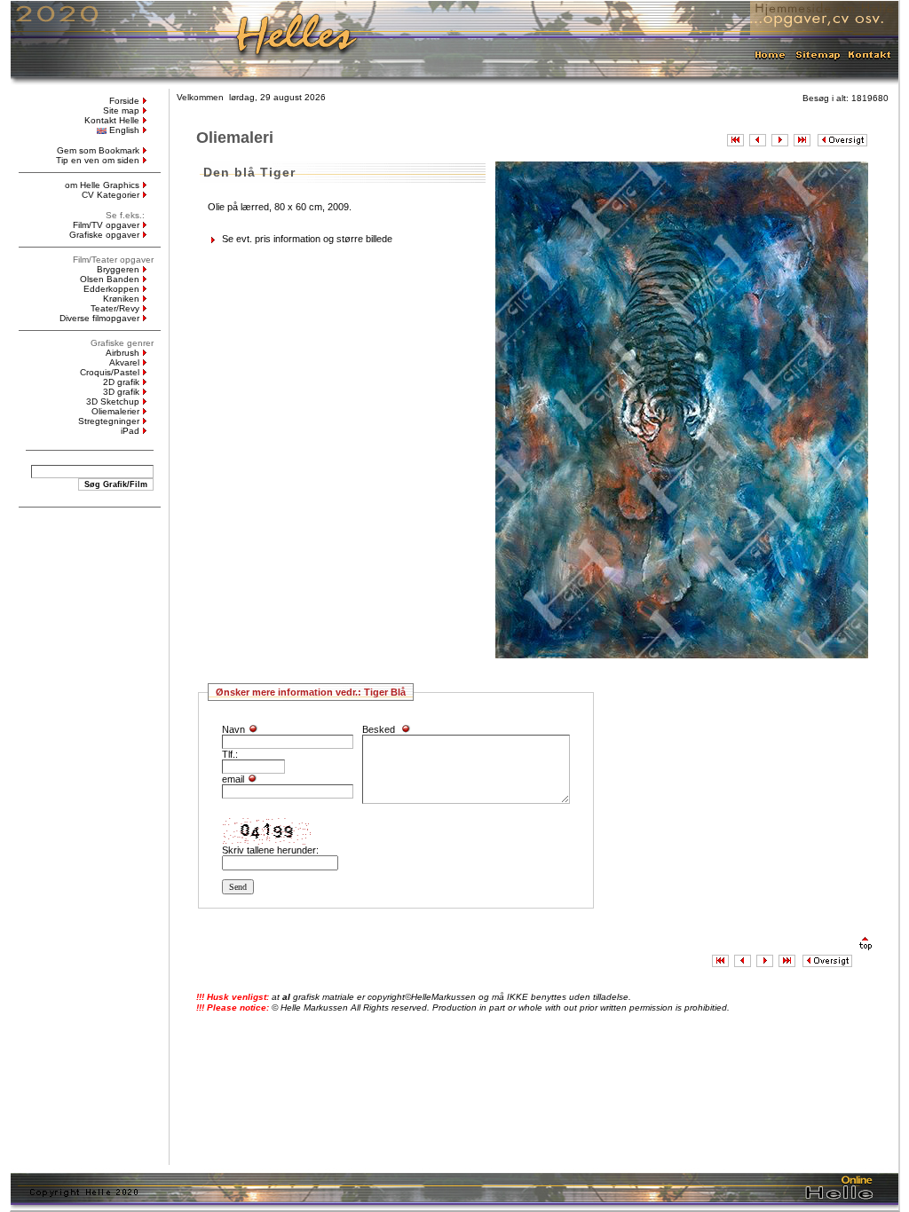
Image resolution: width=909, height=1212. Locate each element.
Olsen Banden (109, 279)
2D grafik (121, 382)
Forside (124, 101)
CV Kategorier (110, 195)
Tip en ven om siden (97, 160)
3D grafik (121, 392)
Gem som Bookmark (98, 150)
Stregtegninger (108, 421)
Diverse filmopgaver (99, 318)
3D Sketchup (112, 401)
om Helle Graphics (102, 185)
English (124, 130)
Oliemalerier (115, 411)
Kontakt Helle (111, 120)
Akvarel (124, 362)
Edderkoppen (111, 289)
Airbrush (122, 353)
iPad (130, 431)
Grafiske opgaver (104, 235)
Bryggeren (118, 269)
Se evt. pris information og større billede (307, 238)
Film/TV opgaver (106, 225)
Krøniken (121, 298)
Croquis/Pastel (109, 372)
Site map (121, 110)
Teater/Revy (115, 308)
